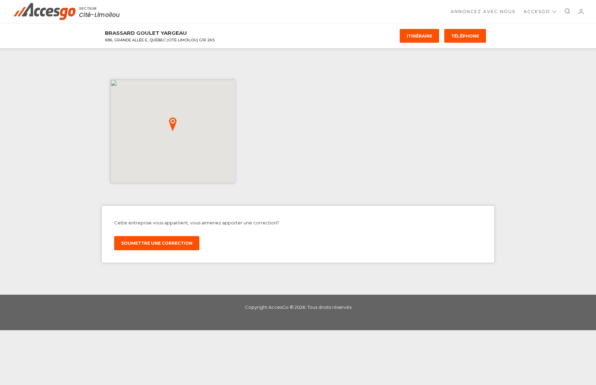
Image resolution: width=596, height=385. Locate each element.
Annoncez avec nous (483, 11)
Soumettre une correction (156, 243)
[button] (173, 124)
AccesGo (537, 11)
